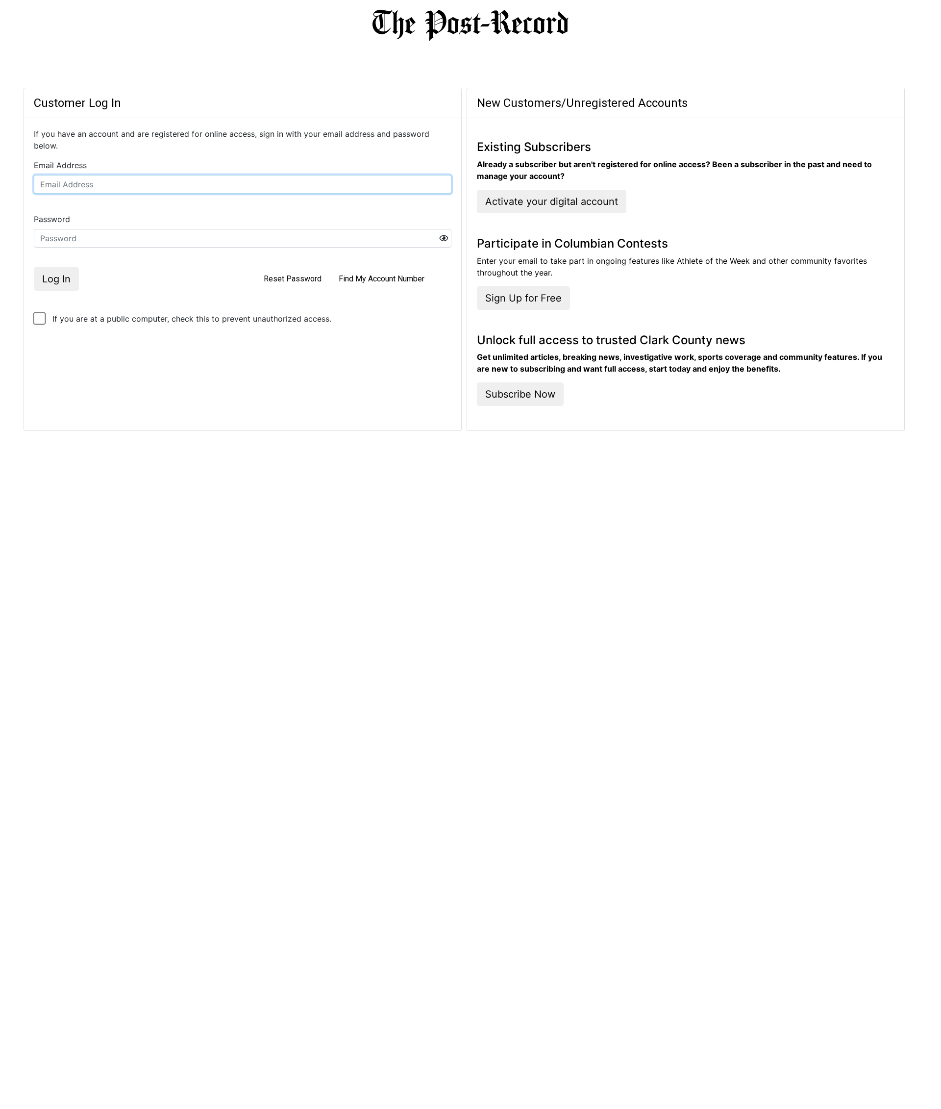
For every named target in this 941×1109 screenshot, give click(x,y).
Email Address (60, 165)
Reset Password (293, 278)
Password (52, 219)
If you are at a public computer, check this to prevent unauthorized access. (191, 319)
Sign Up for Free (523, 298)
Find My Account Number (381, 278)
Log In (56, 279)
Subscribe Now (520, 394)
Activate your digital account (551, 201)
